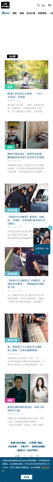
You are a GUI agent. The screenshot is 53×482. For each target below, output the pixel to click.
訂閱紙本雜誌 (5, 5)
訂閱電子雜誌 (35, 442)
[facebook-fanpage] (25, 456)
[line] (17, 456)
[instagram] (31, 456)
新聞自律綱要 (38, 446)
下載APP (24, 446)
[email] (37, 456)
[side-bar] (49, 5)
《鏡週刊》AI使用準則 (27, 450)
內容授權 (12, 446)
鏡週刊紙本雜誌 (18, 442)
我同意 (26, 477)
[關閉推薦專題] (50, 228)
